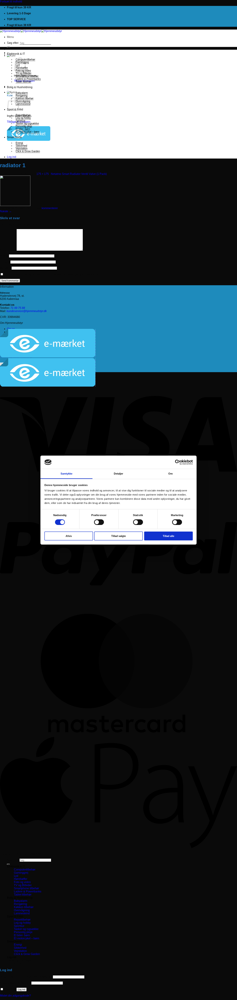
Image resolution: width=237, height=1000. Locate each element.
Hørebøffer (20, 878)
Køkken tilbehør (24, 98)
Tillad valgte (118, 536)
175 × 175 (42, 173)
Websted (5, 267)
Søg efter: (13, 42)
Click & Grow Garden (28, 151)
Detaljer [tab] (118, 473)
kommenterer (50, 208)
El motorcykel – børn (27, 131)
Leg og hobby (23, 117)
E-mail (5, 261)
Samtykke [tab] (67, 473)
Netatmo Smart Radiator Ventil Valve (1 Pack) (79, 173)
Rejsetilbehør (23, 115)
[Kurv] (11, 55)
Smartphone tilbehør (27, 76)
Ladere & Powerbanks (28, 79)
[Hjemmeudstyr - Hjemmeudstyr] (31, 31)
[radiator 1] (15, 205)
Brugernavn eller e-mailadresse (26, 976)
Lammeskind (23, 104)
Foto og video (22, 882)
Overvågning (23, 101)
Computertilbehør (24, 869)
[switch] (99, 522)
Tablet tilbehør (23, 81)
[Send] (8, 47)
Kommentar (8, 249)
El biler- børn (23, 129)
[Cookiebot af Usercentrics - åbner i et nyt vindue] (177, 462)
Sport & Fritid (15, 916)
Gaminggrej (21, 872)
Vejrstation (21, 148)
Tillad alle (168, 536)
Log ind (21, 989)
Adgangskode (15, 982)
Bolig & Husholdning (19, 87)
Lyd (16, 875)
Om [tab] (170, 473)
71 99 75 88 (17, 307)
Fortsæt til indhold (11, 1)
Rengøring (21, 95)
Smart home (14, 137)
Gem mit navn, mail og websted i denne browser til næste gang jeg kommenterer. (53, 274)
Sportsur (20, 120)
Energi (19, 142)
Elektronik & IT (16, 53)
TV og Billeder (23, 73)
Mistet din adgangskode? (15, 995)
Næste (6, 211)
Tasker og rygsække (27, 123)
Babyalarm (22, 92)
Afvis (69, 536)
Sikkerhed (21, 145)
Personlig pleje (24, 126)
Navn (4, 255)
